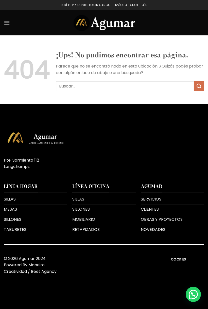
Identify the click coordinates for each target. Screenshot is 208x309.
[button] (193, 294)
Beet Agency (44, 271)
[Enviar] (199, 86)
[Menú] (7, 22)
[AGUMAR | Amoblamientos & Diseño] (104, 23)
